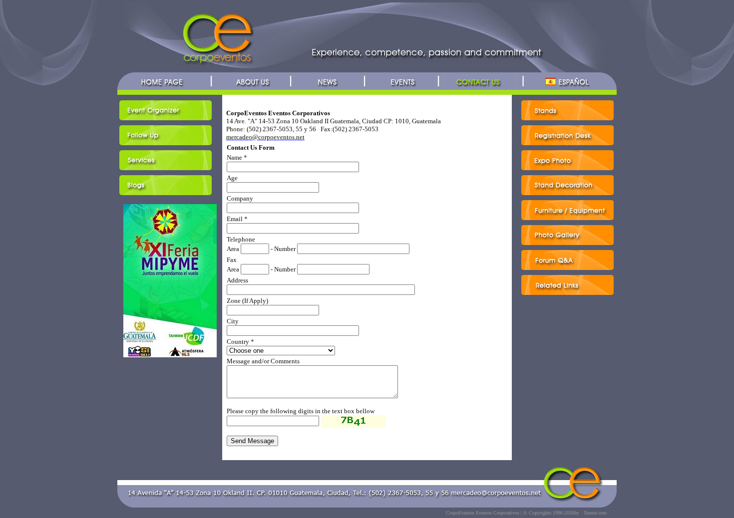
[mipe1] (170, 356)
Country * (240, 341)
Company (240, 198)
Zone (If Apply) (247, 300)
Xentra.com (595, 513)
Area (233, 249)
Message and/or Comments (263, 361)
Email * (237, 219)
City (233, 321)
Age (232, 178)
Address (237, 280)
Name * (237, 157)
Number (285, 249)
